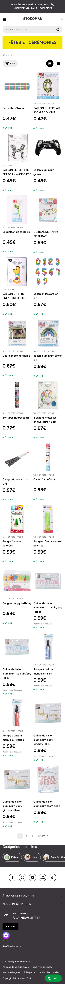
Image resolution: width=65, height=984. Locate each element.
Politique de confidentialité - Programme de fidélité (27, 967)
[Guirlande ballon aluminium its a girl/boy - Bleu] (17, 646)
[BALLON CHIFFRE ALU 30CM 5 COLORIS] (47, 85)
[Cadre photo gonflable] (17, 333)
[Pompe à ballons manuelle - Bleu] (47, 646)
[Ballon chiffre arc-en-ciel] (47, 271)
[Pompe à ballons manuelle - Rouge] (17, 713)
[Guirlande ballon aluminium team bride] (47, 779)
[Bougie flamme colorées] (17, 519)
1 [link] (20, 835)
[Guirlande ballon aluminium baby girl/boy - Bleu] (47, 713)
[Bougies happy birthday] (17, 580)
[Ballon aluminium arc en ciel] (47, 333)
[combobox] (32, 29)
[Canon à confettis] (47, 457)
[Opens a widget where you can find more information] (53, 978)
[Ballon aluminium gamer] (47, 147)
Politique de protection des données (41, 972)
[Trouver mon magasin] (61, 19)
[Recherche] (58, 30)
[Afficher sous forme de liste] (58, 63)
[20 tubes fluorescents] (17, 395)
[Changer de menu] (4, 19)
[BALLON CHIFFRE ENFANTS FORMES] (17, 271)
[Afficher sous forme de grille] (50, 63)
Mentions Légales (11, 972)
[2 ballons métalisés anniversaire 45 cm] (47, 395)
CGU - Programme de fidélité (17, 961)
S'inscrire (10, 926)
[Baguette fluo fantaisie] (17, 209)
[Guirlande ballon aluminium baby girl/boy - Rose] (17, 779)
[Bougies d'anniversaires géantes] (47, 519)
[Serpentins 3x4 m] (17, 85)
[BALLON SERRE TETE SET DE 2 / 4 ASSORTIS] (17, 147)
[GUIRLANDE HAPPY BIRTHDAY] (47, 209)
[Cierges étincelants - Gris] (17, 457)
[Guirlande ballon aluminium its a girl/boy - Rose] (47, 580)
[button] (4, 6)
